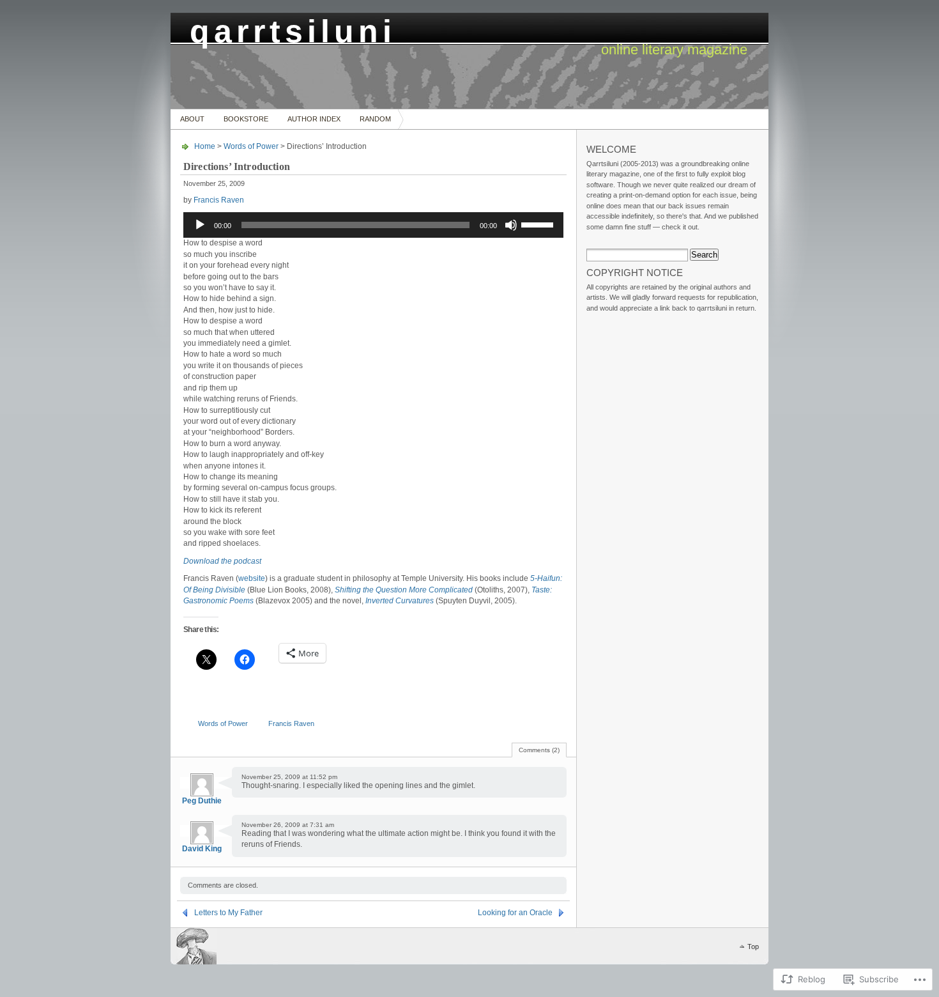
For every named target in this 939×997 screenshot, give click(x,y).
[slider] (539, 223)
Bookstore (246, 119)
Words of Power (251, 146)
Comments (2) (539, 750)
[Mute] (511, 225)
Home (204, 146)
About (192, 119)
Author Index (313, 119)
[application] (373, 225)
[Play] (200, 225)
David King (202, 848)
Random (375, 119)
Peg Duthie (202, 800)
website (251, 578)
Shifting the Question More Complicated (404, 589)
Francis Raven (219, 200)
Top (753, 946)
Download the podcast (222, 561)
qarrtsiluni (293, 27)
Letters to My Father (228, 912)
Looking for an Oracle (515, 912)
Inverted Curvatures (399, 600)
